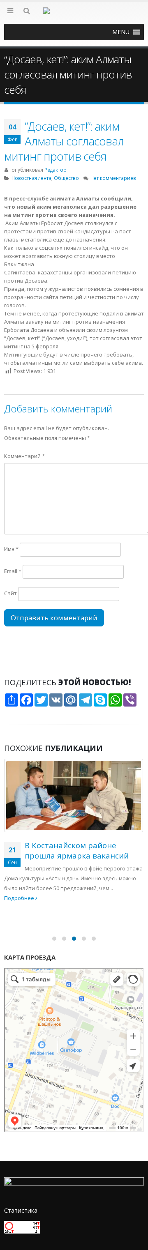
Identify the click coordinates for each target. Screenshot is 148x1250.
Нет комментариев (113, 178)
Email (12, 571)
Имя (11, 548)
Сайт (10, 593)
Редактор (55, 169)
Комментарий (24, 456)
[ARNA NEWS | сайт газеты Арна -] (74, 15)
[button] (121, 32)
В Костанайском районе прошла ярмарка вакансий (77, 850)
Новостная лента (31, 178)
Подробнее (19, 898)
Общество (66, 178)
